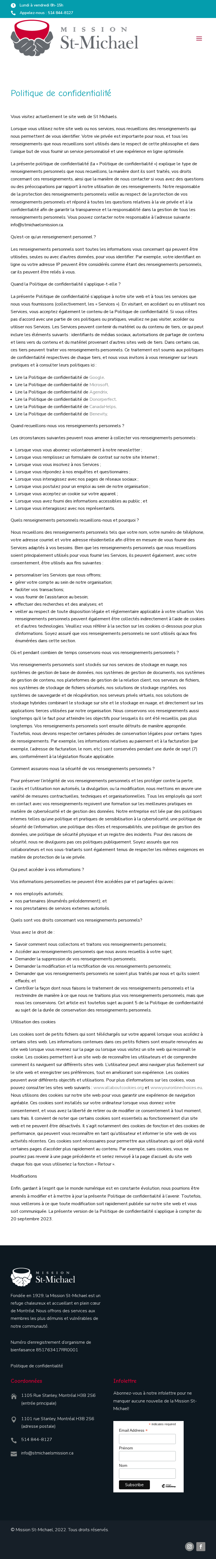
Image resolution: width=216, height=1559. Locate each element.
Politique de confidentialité (37, 1366)
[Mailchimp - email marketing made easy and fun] (168, 1490)
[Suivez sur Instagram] (189, 1546)
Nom (123, 1465)
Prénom (126, 1448)
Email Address (133, 1430)
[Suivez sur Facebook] (200, 1546)
